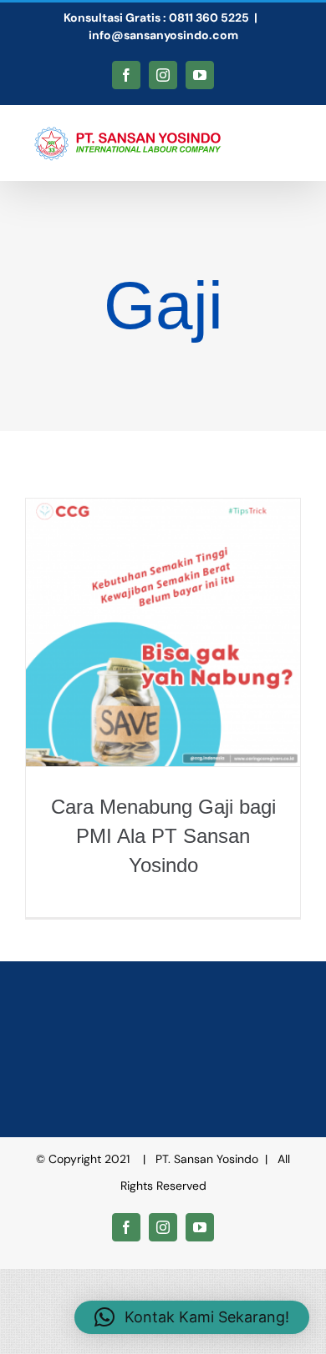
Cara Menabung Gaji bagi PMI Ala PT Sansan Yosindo (163, 835)
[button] (191, 1317)
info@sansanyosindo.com (163, 35)
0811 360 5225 (209, 17)
